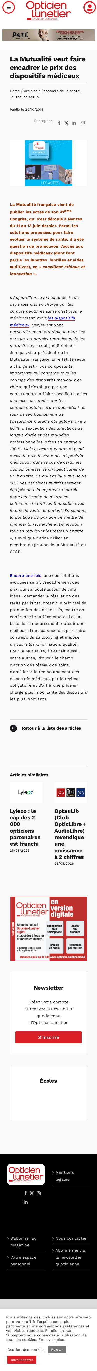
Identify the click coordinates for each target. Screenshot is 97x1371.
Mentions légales (64, 1176)
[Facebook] (59, 122)
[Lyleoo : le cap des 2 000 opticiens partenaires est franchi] (26, 784)
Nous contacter (71, 1238)
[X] (66, 122)
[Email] (82, 122)
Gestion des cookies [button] (26, 1349)
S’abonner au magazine (23, 1242)
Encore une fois (25, 575)
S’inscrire (48, 1037)
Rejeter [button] (57, 1349)
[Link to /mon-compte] (89, 7)
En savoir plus (51, 1339)
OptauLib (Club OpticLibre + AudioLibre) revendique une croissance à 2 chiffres (70, 834)
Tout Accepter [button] (21, 1360)
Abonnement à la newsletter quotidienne (70, 1257)
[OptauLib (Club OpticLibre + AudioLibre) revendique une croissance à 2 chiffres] (70, 784)
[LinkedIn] (73, 122)
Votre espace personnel (23, 1261)
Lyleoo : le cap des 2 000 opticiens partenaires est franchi (25, 827)
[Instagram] (38, 1193)
